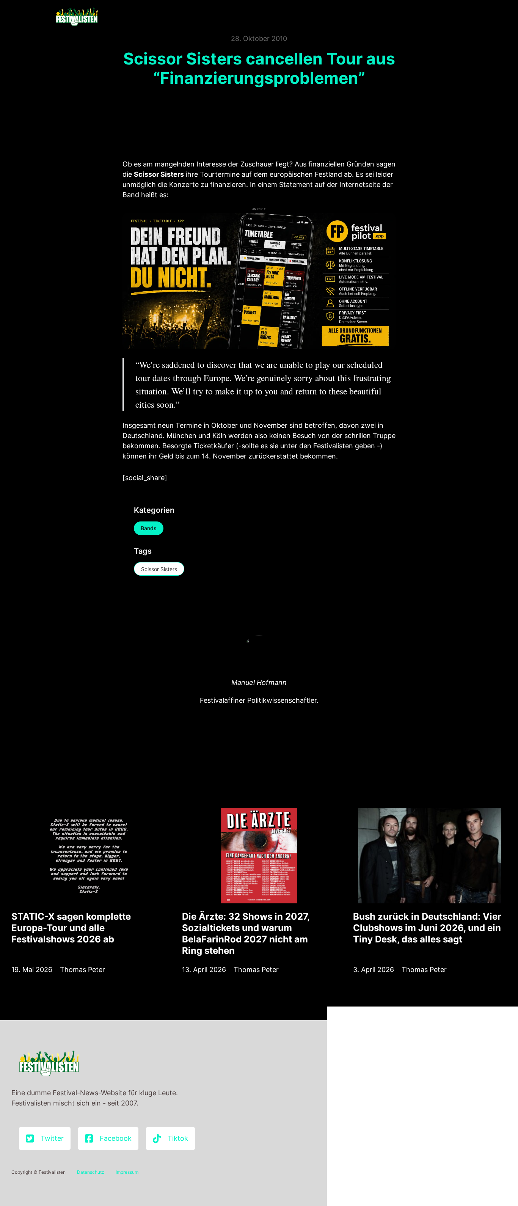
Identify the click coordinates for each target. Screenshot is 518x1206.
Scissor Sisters (159, 569)
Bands (149, 528)
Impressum (127, 1172)
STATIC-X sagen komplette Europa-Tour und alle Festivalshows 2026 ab (71, 928)
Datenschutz (90, 1172)
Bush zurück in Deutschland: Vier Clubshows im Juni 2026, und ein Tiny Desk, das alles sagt (427, 928)
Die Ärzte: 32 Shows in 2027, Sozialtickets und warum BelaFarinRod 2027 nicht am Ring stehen (245, 933)
